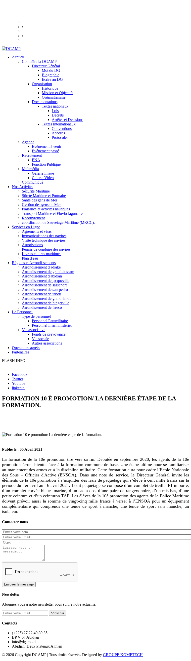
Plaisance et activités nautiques (46, 209)
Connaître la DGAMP (39, 61)
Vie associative (33, 330)
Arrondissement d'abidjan (42, 276)
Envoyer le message (19, 584)
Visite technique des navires (43, 240)
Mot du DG (51, 70)
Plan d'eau (30, 258)
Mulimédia (30, 169)
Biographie (50, 75)
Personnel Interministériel (52, 325)
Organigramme (53, 97)
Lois (55, 111)
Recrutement (32, 155)
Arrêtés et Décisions (67, 119)
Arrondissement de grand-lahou (46, 298)
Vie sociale (40, 339)
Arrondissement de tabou (41, 294)
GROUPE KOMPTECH (123, 655)
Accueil (18, 57)
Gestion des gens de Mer (41, 204)
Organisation (42, 84)
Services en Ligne (26, 227)
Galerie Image (43, 173)
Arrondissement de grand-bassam (48, 272)
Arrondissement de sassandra (44, 285)
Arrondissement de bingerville (45, 303)
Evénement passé (45, 151)
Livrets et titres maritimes (41, 254)
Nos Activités (22, 187)
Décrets (58, 115)
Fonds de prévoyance (48, 334)
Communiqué (32, 182)
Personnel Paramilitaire (50, 321)
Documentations (44, 102)
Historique (50, 88)
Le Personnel (22, 312)
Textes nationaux (55, 106)
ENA (36, 160)
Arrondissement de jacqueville (45, 280)
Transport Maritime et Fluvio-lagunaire (52, 213)
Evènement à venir (46, 146)
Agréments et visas (36, 231)
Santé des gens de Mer (39, 200)
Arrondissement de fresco (42, 307)
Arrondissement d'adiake (41, 267)
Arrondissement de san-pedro (45, 289)
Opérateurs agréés (26, 348)
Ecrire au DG (52, 79)
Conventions (62, 128)
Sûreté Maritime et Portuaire (44, 196)
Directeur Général (46, 66)
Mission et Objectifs (57, 93)
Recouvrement (33, 218)
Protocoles (60, 137)
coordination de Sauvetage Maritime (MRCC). (58, 222)
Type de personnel (36, 316)
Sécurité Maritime (36, 191)
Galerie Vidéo (43, 178)
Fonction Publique (46, 164)
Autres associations (47, 343)
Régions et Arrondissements (34, 263)
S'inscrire (57, 613)
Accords (58, 133)
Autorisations (32, 245)
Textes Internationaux (59, 124)
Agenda (28, 142)
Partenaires (20, 352)
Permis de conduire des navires (46, 249)
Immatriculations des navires (44, 236)
